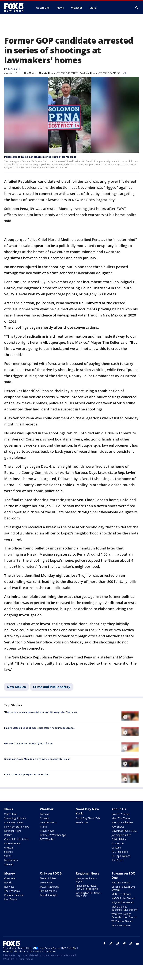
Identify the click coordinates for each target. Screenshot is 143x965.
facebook (104, 943)
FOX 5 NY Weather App (53, 835)
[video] (130, 716)
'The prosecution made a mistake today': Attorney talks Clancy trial (41, 712)
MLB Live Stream (121, 894)
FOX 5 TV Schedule (122, 822)
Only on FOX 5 (51, 873)
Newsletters (11, 860)
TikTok (117, 943)
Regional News (87, 873)
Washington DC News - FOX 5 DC (89, 894)
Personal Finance (14, 895)
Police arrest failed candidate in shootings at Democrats (40, 156)
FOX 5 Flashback (49, 886)
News (8, 809)
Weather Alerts (48, 822)
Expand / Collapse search (137, 7)
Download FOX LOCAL (124, 830)
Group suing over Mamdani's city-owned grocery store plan (37, 758)
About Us (118, 809)
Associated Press (12, 73)
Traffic (43, 826)
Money (9, 873)
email (137, 943)
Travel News (47, 830)
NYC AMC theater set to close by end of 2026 (28, 743)
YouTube (124, 943)
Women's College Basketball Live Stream (124, 915)
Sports (8, 856)
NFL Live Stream (120, 882)
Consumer (10, 878)
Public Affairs (118, 839)
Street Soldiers (48, 878)
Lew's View (46, 882)
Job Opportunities (121, 835)
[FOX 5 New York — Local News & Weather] (15, 7)
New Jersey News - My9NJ (86, 880)
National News (12, 830)
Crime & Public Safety (16, 839)
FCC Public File (119, 851)
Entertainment (12, 843)
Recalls (8, 882)
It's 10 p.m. (117, 860)
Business (9, 886)
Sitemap (8, 864)
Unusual (8, 847)
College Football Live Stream (123, 888)
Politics (8, 835)
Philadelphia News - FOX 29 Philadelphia (87, 887)
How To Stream (120, 814)
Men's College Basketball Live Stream (124, 908)
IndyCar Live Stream (122, 902)
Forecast (45, 814)
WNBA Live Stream (122, 921)
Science (8, 851)
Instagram (111, 943)
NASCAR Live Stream (123, 898)
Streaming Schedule (15, 818)
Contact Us (117, 843)
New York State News (16, 826)
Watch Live (10, 814)
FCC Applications (120, 856)
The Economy (12, 891)
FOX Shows (117, 826)
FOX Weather (47, 839)
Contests (116, 847)
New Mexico (30, 73)
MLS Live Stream (121, 925)
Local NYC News (13, 822)
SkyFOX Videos (48, 891)
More (92, 7)
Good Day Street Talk (88, 818)
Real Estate (10, 899)
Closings (44, 818)
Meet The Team (120, 818)
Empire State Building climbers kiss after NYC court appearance (39, 727)
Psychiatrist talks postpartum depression (26, 774)
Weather (47, 809)
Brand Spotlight (48, 895)
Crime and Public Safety (51, 687)
